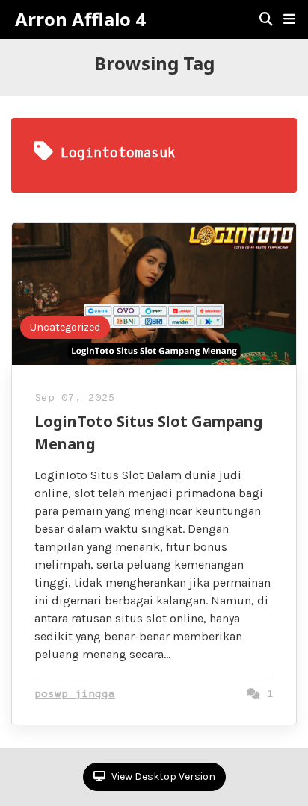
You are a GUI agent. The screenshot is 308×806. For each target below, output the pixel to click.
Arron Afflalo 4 (80, 19)
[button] (289, 19)
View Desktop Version (162, 776)
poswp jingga (74, 694)
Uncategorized (65, 327)
